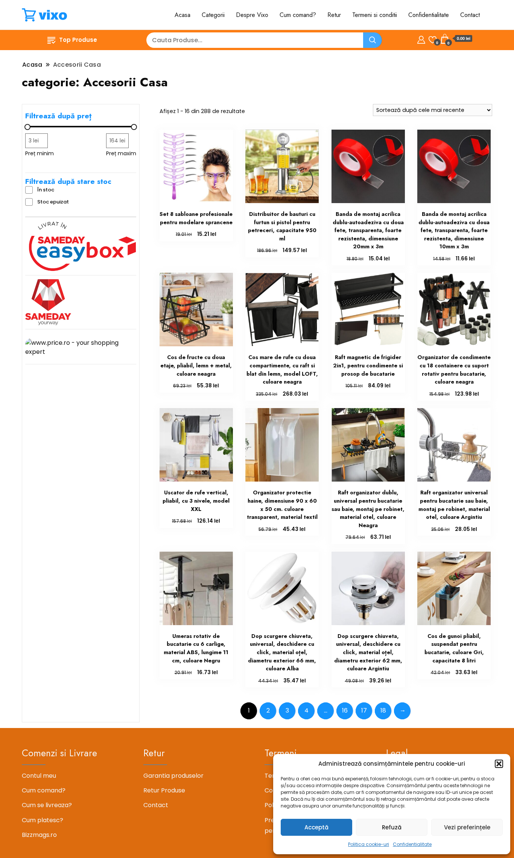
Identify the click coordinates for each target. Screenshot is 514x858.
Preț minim (39, 153)
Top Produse (78, 40)
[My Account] (421, 38)
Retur (334, 15)
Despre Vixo (252, 15)
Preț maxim (121, 153)
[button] (499, 764)
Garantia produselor (173, 775)
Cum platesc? (42, 820)
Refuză (391, 827)
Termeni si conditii (374, 15)
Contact (470, 15)
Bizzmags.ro (39, 834)
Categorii (213, 15)
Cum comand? (298, 15)
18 (383, 710)
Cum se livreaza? (47, 805)
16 (345, 710)
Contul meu (39, 775)
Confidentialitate (412, 844)
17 (364, 710)
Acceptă (316, 827)
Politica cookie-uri (368, 844)
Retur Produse (164, 790)
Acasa (182, 15)
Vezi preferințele (467, 827)
